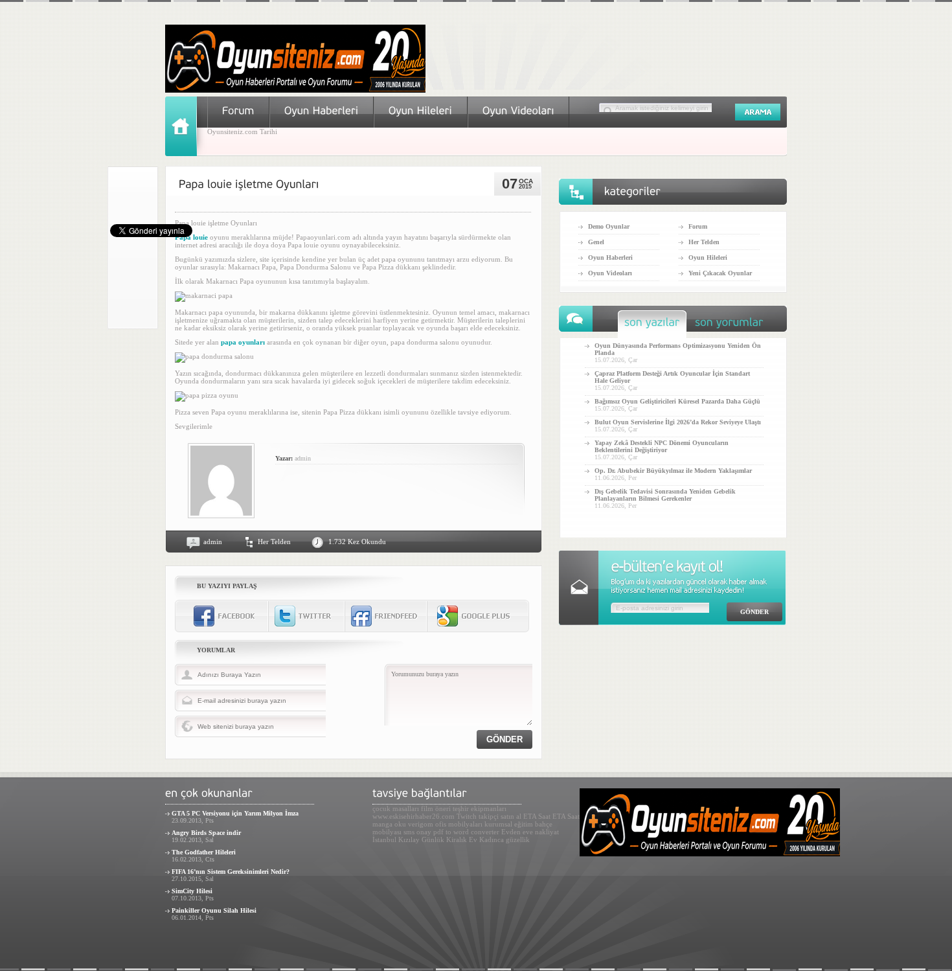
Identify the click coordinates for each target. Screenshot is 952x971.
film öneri (436, 808)
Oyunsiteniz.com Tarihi (242, 131)
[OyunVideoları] (518, 110)
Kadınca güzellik (504, 839)
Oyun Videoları (610, 273)
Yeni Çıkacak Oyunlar (720, 273)
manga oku (389, 824)
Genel (596, 242)
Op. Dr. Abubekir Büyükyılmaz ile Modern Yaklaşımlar (673, 470)
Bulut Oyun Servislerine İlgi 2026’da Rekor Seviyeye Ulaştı (678, 422)
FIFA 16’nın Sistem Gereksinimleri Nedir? (230, 871)
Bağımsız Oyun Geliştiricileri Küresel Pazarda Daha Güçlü (677, 401)
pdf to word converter (466, 832)
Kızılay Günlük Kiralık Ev (437, 839)
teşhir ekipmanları (479, 808)
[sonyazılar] (652, 325)
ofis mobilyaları (458, 824)
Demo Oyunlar (608, 226)
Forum (697, 226)
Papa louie (191, 237)
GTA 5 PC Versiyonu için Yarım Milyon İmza (235, 813)
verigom (420, 824)
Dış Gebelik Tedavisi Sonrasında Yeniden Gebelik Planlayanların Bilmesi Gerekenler (665, 495)
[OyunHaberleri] (321, 110)
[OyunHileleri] (421, 110)
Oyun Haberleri (610, 257)
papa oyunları (243, 342)
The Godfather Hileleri (204, 852)
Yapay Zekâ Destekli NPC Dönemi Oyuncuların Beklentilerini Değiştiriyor (662, 446)
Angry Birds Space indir (206, 832)
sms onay (417, 832)
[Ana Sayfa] (186, 153)
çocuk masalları (395, 808)
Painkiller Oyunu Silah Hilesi (214, 910)
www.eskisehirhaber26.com (413, 816)
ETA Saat (536, 816)
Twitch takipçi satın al (489, 816)
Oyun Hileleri (707, 257)
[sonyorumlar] (729, 325)
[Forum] (238, 110)
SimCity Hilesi (192, 891)
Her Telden (274, 541)
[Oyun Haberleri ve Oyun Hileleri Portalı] (295, 90)
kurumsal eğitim (508, 824)
